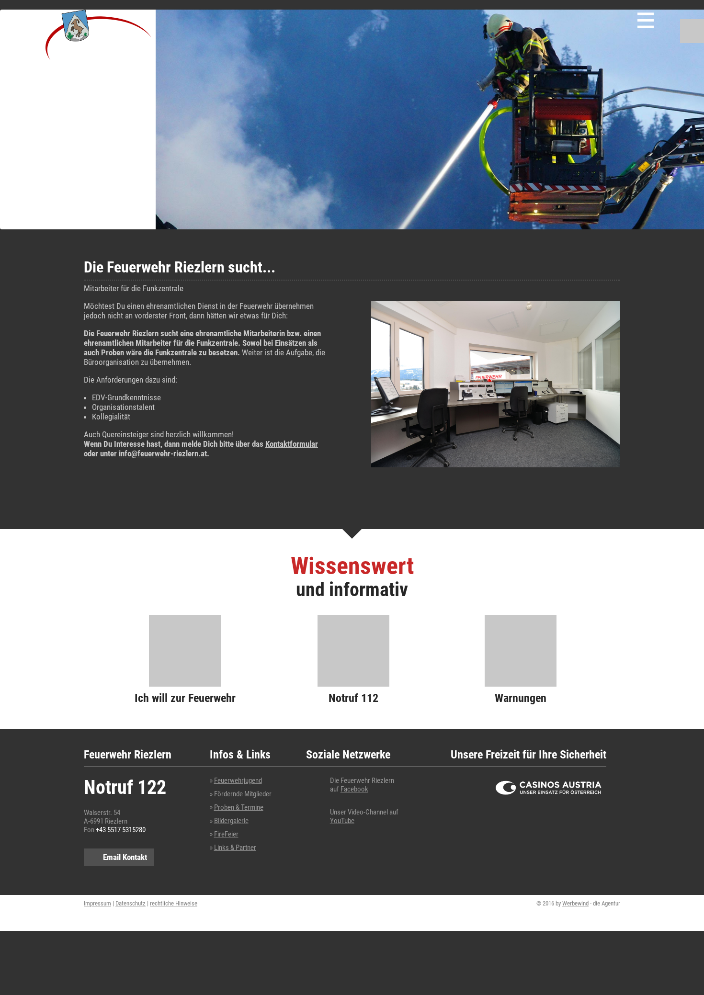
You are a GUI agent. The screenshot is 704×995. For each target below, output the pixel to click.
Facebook (354, 789)
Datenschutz (130, 903)
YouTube (342, 820)
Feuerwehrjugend (238, 780)
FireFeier (226, 834)
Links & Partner (235, 847)
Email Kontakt (125, 857)
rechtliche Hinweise (173, 903)
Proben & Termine (238, 807)
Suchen (692, 31)
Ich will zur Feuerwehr (185, 698)
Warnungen (520, 698)
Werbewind (575, 903)
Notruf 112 (353, 698)
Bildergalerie (231, 820)
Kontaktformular (291, 444)
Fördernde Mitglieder (243, 794)
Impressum (97, 903)
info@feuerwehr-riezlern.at (163, 453)
